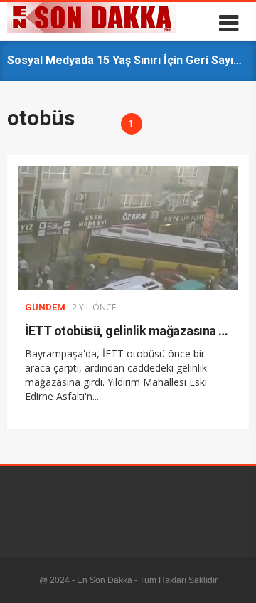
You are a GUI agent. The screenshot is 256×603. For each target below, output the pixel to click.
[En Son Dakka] (91, 29)
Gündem (45, 307)
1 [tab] (131, 123)
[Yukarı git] (231, 578)
